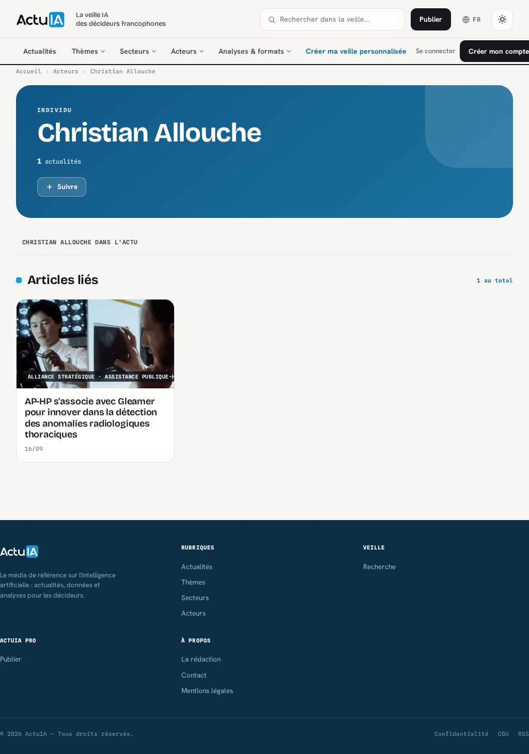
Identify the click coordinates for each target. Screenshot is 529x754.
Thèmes (85, 51)
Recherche (379, 566)
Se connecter (435, 50)
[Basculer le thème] (502, 19)
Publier (430, 19)
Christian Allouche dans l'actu (80, 242)
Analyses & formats (251, 51)
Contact (194, 675)
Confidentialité (461, 733)
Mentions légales (207, 690)
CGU (503, 733)
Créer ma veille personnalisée (356, 51)
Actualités (39, 51)
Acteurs (184, 51)
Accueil (28, 71)
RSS (523, 733)
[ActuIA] (40, 19)
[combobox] (339, 19)
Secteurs (134, 51)
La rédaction (201, 659)
